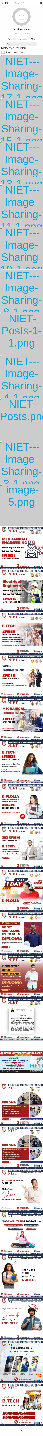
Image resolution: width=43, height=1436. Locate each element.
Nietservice (21, 29)
